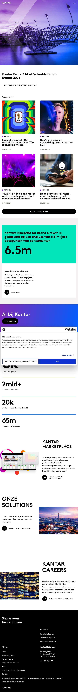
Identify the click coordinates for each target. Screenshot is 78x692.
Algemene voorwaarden (36, 678)
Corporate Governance (10, 663)
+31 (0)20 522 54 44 (48, 656)
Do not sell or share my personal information (20, 361)
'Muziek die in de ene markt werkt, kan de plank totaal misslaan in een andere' (18, 196)
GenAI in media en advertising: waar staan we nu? (56, 142)
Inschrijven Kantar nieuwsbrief (13, 670)
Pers (3, 666)
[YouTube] (48, 661)
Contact (5, 674)
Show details (67, 355)
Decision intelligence (47, 638)
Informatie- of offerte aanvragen (13, 682)
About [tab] (5, 647)
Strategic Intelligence (48, 641)
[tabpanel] (58, 638)
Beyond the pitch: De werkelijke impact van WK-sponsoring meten (18, 142)
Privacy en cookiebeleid (54, 678)
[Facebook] (44, 661)
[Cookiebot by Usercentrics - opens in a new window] (67, 329)
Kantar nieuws (7, 659)
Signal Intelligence (47, 634)
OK (57, 361)
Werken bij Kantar (9, 655)
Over (4, 652)
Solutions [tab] (44, 630)
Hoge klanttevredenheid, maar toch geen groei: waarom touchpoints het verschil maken (55, 197)
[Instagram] (41, 661)
